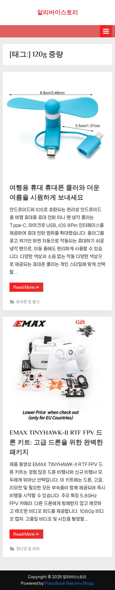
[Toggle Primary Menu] (106, 31)
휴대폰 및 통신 (28, 302)
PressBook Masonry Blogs (69, 583)
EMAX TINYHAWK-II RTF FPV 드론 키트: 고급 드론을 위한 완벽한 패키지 (56, 442)
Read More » (26, 288)
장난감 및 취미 (28, 548)
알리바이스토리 (57, 12)
